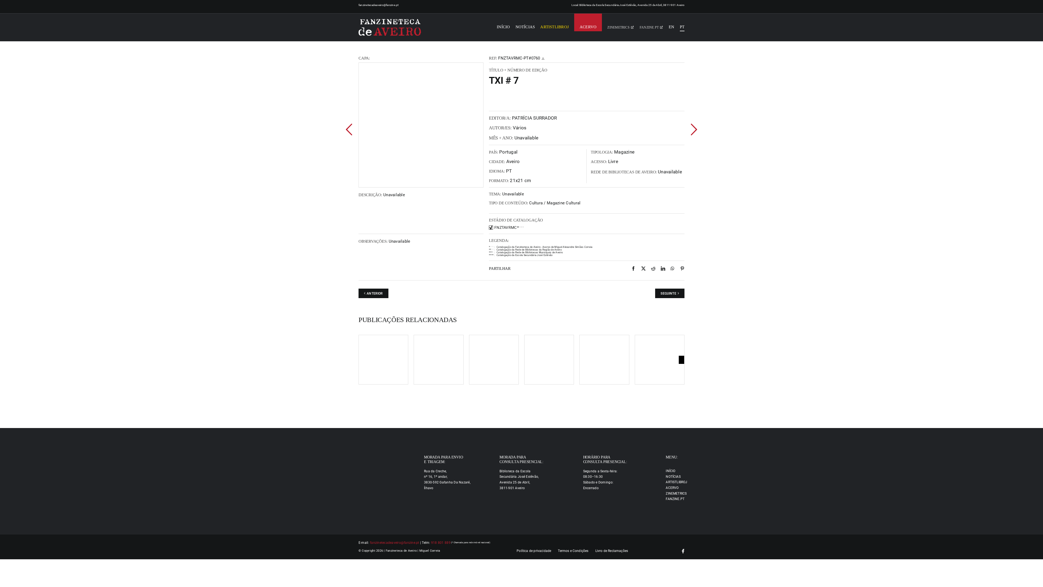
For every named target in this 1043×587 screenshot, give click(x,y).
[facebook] (683, 551)
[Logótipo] (390, 27)
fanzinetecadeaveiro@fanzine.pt (379, 5)
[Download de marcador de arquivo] (543, 58)
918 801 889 (441, 543)
